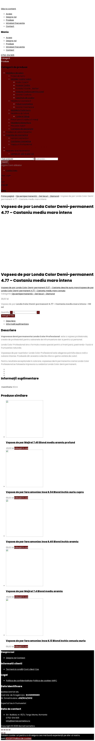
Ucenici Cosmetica (25, 107)
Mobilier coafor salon (21, 79)
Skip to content (8, 8)
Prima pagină (7, 196)
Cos (37, 669)
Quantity (5, 312)
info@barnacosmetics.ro (18, 720)
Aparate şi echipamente (18, 150)
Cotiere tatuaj (22, 116)
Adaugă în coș (8, 316)
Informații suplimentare (17, 324)
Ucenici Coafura (23, 94)
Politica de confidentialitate (19, 680)
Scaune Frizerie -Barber (27, 88)
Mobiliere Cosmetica (21, 100)
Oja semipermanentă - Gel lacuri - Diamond (27, 147)
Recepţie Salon (18, 125)
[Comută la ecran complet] (7, 729)
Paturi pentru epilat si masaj (24, 119)
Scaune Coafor (23, 85)
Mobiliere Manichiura (21, 122)
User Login (6, 175)
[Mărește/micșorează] (9, 729)
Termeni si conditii (14, 669)
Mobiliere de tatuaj (20, 113)
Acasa (9, 13)
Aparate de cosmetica (17, 135)
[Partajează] (4, 729)
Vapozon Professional (21, 144)
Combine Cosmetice (21, 141)
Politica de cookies (42, 680)
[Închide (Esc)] (2, 729)
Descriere (10, 320)
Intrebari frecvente (15, 23)
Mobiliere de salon (15, 72)
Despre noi (11, 17)
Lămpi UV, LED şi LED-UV (22, 153)
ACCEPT (9, 738)
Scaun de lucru (18, 76)
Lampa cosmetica (19, 138)
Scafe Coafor (22, 82)
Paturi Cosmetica (24, 104)
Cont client (29, 669)
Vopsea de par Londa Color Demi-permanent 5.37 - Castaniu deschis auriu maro (40, 287)
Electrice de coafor (25, 97)
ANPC (54, 680)
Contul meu (11, 170)
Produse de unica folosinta (18, 132)
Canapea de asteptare (22, 128)
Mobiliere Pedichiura (20, 110)
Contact (10, 26)
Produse (10, 20)
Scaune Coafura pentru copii (30, 91)
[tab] (50, 320)
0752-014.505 (7, 55)
